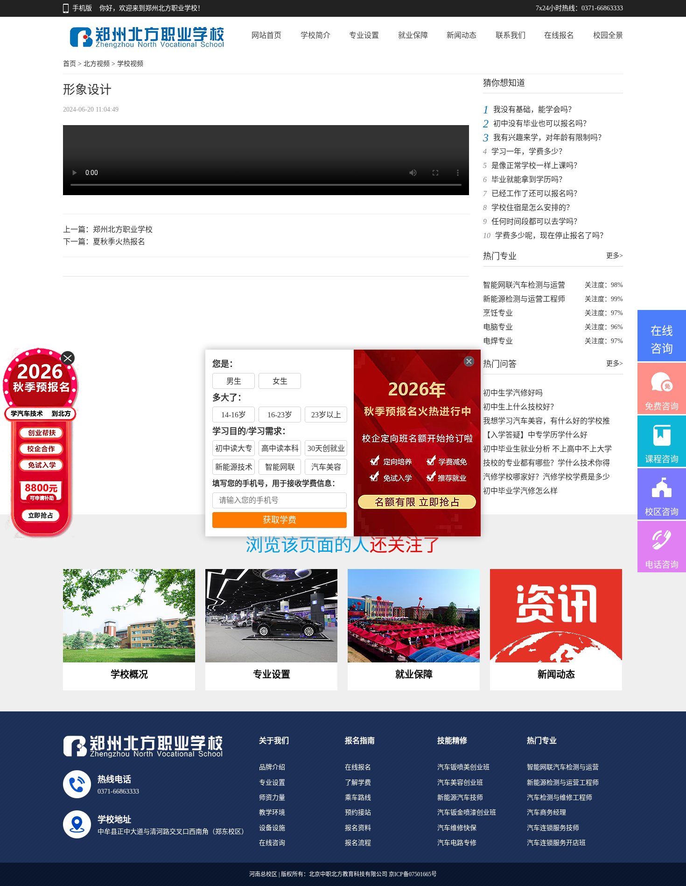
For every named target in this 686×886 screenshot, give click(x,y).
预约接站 (358, 812)
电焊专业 (498, 341)
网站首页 (266, 35)
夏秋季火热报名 (119, 242)
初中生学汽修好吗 (513, 393)
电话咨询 (662, 565)
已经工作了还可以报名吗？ (536, 193)
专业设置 (364, 35)
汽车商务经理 (546, 812)
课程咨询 (662, 459)
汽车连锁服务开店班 (556, 842)
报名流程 (358, 842)
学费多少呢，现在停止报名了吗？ (551, 235)
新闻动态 (461, 35)
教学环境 (272, 812)
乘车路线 (358, 797)
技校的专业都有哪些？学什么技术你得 (546, 463)
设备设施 (272, 827)
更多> (614, 255)
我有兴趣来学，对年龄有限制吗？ (549, 137)
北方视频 (97, 63)
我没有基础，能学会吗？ (534, 109)
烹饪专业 (498, 313)
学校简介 (315, 35)
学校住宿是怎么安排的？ (532, 207)
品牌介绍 (272, 767)
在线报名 (559, 35)
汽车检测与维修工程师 (559, 797)
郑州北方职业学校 (123, 229)
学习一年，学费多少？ (528, 151)
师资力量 (272, 797)
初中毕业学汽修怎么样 (520, 491)
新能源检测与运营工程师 (524, 299)
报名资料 (358, 827)
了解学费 (358, 782)
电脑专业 (498, 327)
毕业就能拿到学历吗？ (528, 179)
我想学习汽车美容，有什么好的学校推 (546, 421)
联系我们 (510, 35)
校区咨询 (662, 512)
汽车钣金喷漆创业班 (466, 812)
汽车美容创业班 (460, 782)
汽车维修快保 (456, 827)
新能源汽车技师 (460, 797)
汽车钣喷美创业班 (463, 767)
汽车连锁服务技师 (553, 827)
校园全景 (608, 35)
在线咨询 (272, 842)
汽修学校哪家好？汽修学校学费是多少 (546, 477)
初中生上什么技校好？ (520, 407)
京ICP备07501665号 (413, 874)
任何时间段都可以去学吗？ (536, 221)
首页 (69, 63)
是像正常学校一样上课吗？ (536, 165)
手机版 (82, 8)
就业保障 (413, 35)
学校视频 (130, 63)
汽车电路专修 (456, 842)
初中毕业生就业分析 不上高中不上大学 (547, 449)
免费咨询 (662, 406)
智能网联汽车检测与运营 (524, 285)
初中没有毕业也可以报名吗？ (541, 123)
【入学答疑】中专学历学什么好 (535, 435)
